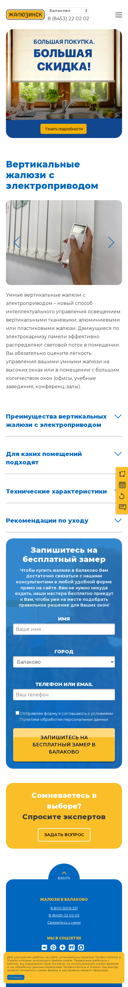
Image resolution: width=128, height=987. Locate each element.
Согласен (16, 977)
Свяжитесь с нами (64, 922)
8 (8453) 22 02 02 (68, 18)
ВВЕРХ (64, 877)
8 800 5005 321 (64, 908)
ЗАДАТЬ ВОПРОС (64, 834)
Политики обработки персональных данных (64, 719)
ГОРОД (64, 651)
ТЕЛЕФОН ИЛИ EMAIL (64, 684)
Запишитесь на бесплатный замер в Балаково (64, 745)
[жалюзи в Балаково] (25, 15)
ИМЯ (64, 619)
